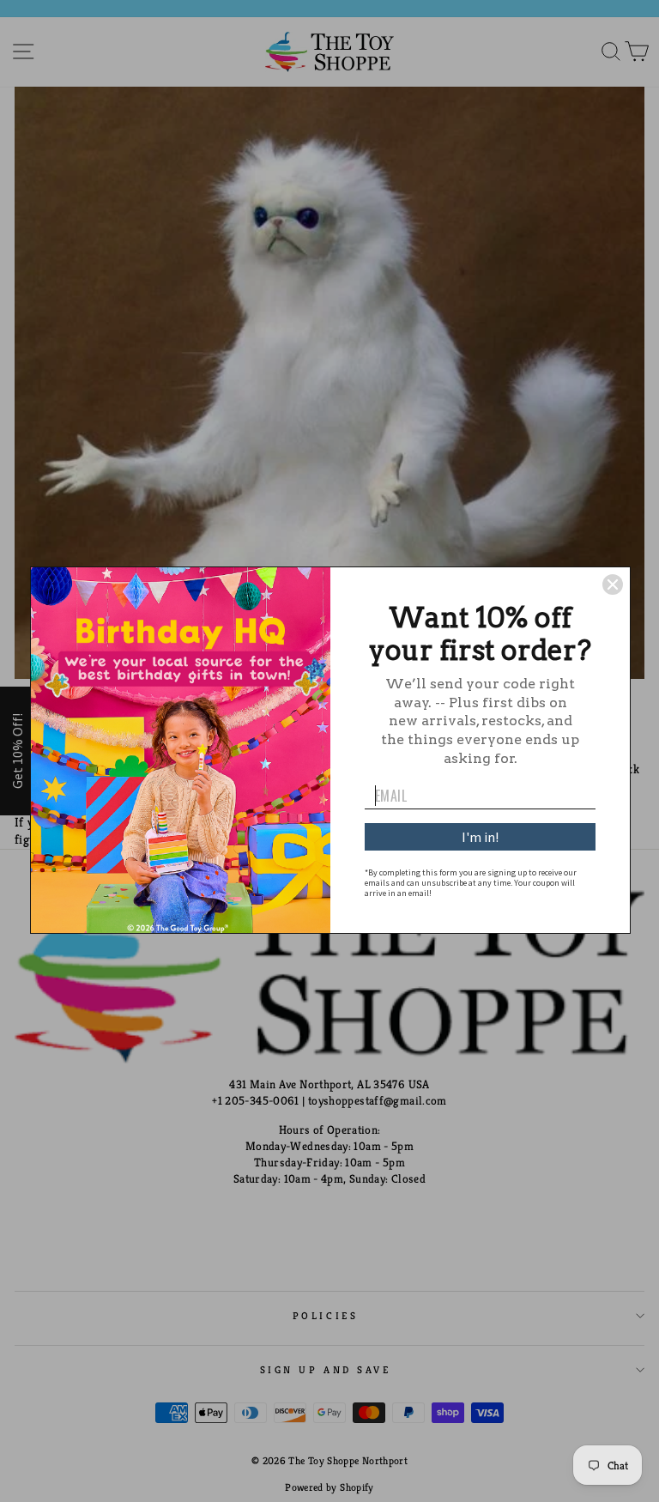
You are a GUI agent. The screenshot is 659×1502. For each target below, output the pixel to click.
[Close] (612, 584)
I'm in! (480, 836)
